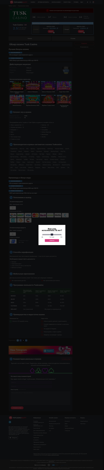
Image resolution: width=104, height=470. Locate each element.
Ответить (52, 240)
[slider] (52, 235)
